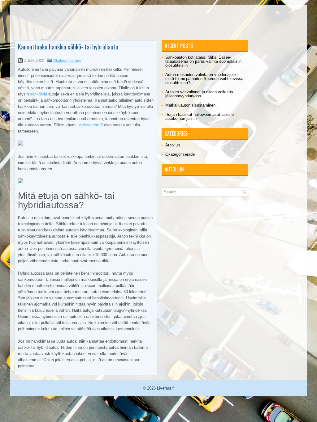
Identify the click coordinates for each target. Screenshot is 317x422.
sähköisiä (38, 94)
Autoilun (172, 145)
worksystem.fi (90, 125)
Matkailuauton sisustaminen (190, 105)
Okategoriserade (67, 60)
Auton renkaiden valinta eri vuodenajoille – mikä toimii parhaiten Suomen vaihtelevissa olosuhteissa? (204, 78)
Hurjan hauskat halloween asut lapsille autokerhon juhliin (199, 116)
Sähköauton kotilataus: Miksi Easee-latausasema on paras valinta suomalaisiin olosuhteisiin (203, 61)
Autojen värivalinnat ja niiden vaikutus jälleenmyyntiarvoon (199, 94)
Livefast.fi (166, 388)
